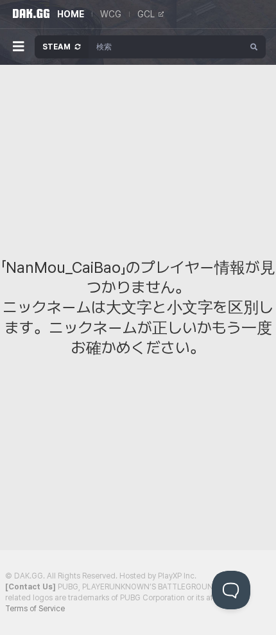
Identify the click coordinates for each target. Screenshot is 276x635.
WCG (110, 14)
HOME (70, 14)
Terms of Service (35, 608)
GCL (146, 14)
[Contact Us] (30, 586)
